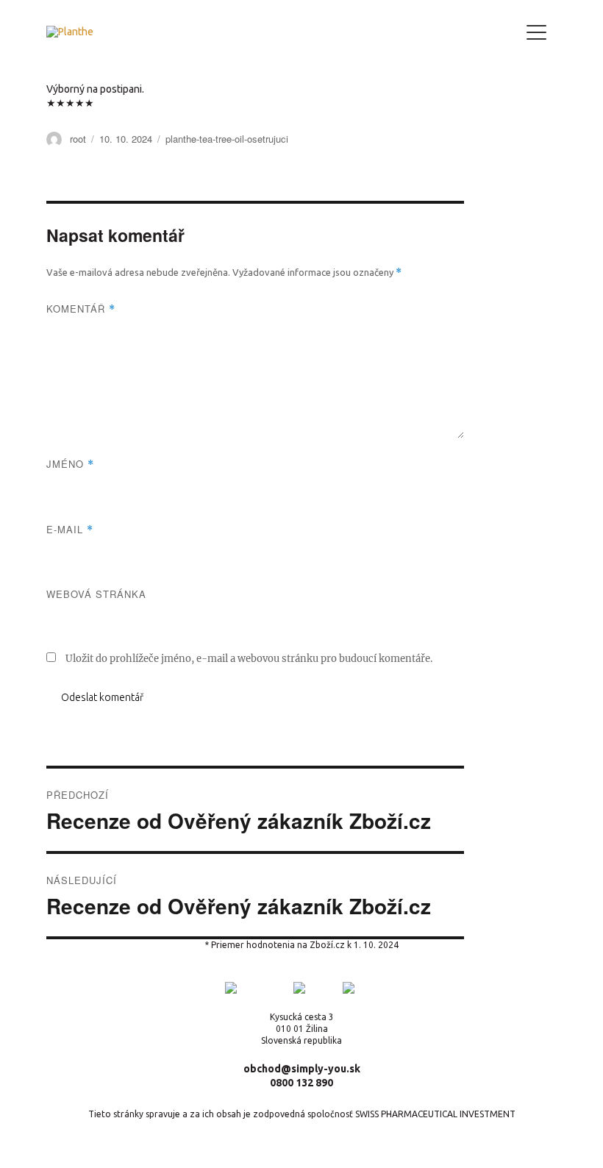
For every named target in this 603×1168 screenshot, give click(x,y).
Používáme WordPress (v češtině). (115, 1142)
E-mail (69, 529)
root (78, 139)
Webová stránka (96, 594)
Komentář (80, 309)
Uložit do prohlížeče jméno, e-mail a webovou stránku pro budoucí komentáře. (248, 658)
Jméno (70, 464)
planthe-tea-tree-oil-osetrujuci (226, 139)
